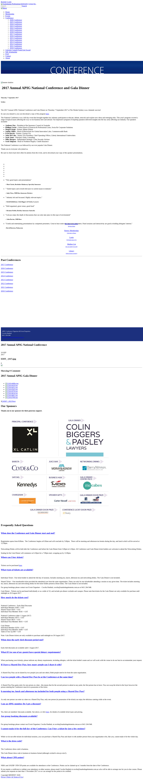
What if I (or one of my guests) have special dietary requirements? (31, 652)
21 (11, 401)
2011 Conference (7, 287)
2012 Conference (7, 283)
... (7, 401)
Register (4, 2)
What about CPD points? (12, 757)
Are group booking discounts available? (19, 716)
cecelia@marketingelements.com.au (13, 337)
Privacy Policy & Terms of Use (12, 777)
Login (9, 2)
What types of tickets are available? (17, 570)
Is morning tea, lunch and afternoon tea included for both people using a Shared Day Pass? (43, 691)
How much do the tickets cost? (15, 597)
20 (9, 401)
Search (24, 6)
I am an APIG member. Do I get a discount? (21, 704)
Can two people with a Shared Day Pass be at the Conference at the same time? (37, 677)
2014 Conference (7, 276)
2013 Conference (7, 280)
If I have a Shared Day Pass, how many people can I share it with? (31, 664)
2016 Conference (7, 268)
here (47, 114)
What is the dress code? (11, 741)
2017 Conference (7, 265)
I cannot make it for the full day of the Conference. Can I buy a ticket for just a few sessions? (43, 728)
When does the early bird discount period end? (22, 640)
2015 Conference (7, 272)
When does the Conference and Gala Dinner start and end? (28, 533)
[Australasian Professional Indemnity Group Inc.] (18, 4)
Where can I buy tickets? (12, 557)
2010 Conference (7, 291)
